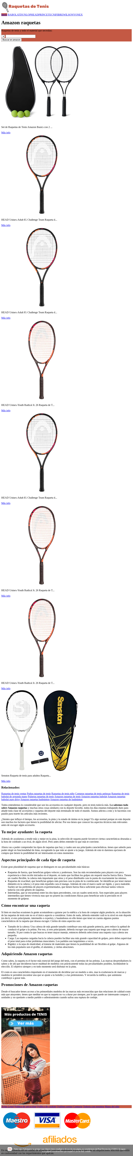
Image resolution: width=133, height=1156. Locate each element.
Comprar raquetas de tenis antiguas (93, 793)
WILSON (68, 14)
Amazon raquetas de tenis (67, 796)
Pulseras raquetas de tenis (41, 796)
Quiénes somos (65, 1106)
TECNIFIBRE (55, 14)
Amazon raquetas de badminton (66, 799)
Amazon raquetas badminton (35, 799)
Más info (5, 132)
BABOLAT (14, 14)
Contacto (77, 1106)
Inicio (4, 14)
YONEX (78, 14)
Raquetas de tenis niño (62, 793)
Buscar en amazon (11, 40)
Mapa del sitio (112, 1106)
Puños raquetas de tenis (39, 793)
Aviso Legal (7, 1106)
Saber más (18, 1149)
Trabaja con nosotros (93, 1106)
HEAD (34, 14)
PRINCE (43, 14)
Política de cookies (46, 1106)
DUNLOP (25, 14)
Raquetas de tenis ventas (13, 793)
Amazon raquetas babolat (94, 796)
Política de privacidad (25, 1106)
